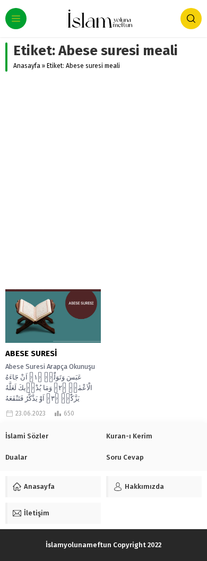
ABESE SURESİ (31, 353)
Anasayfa (26, 66)
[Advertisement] (103, 180)
